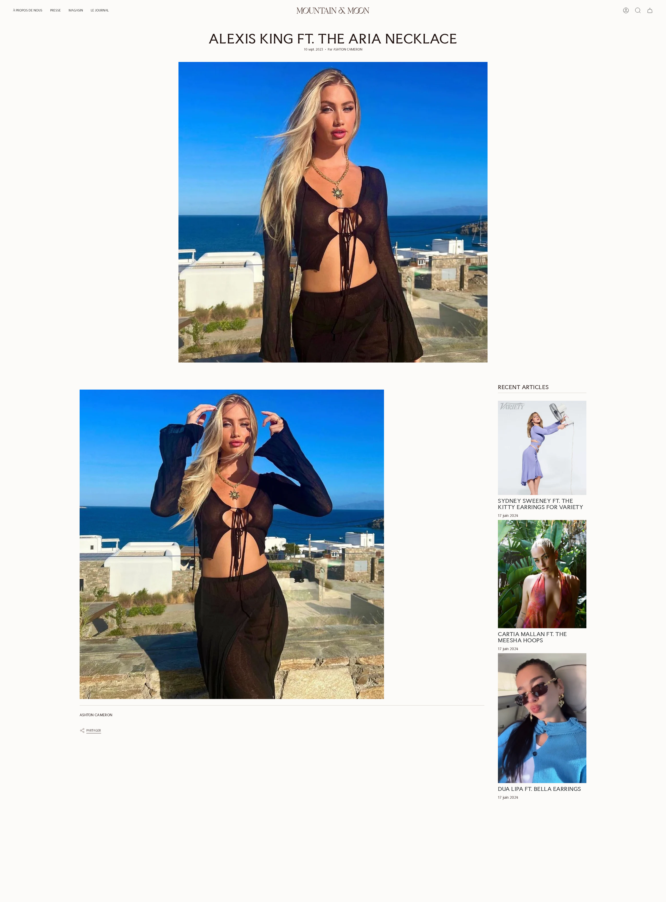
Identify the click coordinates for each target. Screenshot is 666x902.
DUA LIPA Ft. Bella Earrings (539, 789)
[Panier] (650, 10)
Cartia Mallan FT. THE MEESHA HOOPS (532, 637)
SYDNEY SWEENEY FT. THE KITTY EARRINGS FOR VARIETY (540, 504)
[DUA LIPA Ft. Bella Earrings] (542, 718)
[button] (27, 10)
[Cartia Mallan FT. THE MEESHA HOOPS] (542, 574)
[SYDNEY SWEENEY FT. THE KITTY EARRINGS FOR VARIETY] (542, 448)
